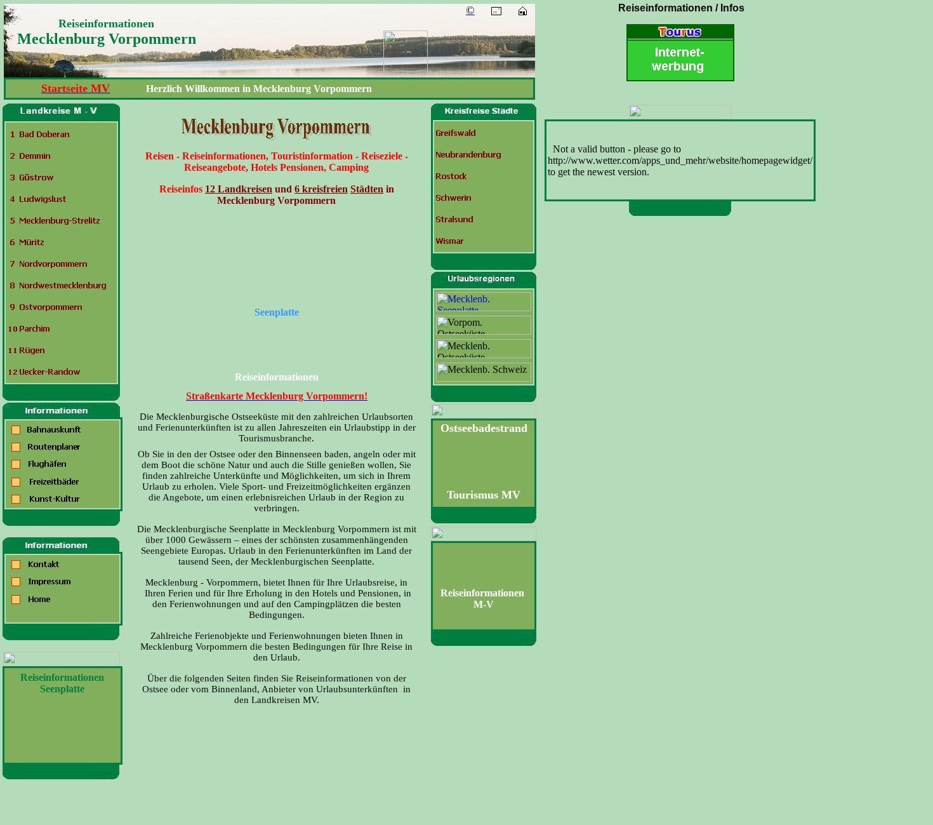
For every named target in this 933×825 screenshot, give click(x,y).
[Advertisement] (683, 417)
